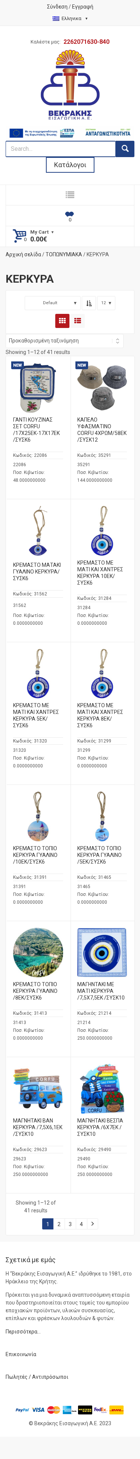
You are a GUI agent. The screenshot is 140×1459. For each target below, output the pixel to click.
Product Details (38, 386)
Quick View (38, 374)
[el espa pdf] (70, 129)
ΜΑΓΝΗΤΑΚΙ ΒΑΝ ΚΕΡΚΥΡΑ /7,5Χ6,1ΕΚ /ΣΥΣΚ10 (37, 1127)
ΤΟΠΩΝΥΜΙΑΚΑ (64, 254)
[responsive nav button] (70, 195)
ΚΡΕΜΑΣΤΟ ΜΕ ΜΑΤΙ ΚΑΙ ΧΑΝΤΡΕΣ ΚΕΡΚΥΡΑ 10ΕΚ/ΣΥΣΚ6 (100, 573)
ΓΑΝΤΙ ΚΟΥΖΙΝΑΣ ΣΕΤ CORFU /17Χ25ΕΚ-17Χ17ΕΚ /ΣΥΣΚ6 (36, 430)
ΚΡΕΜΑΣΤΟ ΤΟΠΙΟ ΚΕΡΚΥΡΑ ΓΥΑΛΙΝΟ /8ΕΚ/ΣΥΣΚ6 (35, 991)
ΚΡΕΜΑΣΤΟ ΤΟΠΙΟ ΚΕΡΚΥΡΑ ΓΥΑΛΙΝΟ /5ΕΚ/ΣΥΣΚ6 (99, 855)
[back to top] (127, 1433)
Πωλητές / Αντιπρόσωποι (37, 1377)
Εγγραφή (82, 7)
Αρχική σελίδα (23, 254)
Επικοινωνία (21, 1354)
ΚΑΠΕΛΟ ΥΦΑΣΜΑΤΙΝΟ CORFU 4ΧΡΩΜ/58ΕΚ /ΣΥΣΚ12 (102, 430)
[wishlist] (70, 215)
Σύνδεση (57, 7)
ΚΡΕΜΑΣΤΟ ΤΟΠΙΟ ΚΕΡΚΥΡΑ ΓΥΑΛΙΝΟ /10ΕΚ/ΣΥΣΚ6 (35, 855)
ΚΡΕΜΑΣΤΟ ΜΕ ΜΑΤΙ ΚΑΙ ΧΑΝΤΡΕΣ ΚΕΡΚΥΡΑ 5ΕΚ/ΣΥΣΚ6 (36, 715)
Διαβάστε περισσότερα (44, 397)
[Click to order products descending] (89, 303)
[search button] (125, 149)
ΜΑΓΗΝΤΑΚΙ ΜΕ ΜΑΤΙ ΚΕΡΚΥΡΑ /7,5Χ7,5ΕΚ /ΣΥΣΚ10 (101, 991)
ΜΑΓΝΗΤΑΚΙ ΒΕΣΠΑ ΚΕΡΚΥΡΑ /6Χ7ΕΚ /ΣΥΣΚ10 (100, 1127)
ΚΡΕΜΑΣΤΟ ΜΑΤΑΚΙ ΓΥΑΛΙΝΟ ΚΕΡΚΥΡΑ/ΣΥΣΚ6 (37, 571)
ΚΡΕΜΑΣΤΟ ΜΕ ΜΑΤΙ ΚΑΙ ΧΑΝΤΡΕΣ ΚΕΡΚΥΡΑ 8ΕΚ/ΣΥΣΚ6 (100, 715)
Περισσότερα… (23, 1332)
